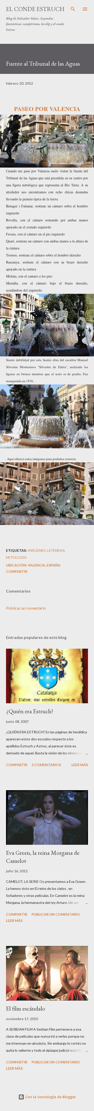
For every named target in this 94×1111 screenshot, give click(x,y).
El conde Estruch (35, 9)
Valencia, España (44, 565)
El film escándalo (25, 1008)
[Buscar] (73, 9)
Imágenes (37, 550)
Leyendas (56, 550)
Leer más (79, 765)
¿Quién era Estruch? (29, 711)
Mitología (16, 557)
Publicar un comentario (26, 608)
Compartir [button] (16, 571)
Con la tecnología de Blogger (50, 1096)
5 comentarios (46, 765)
